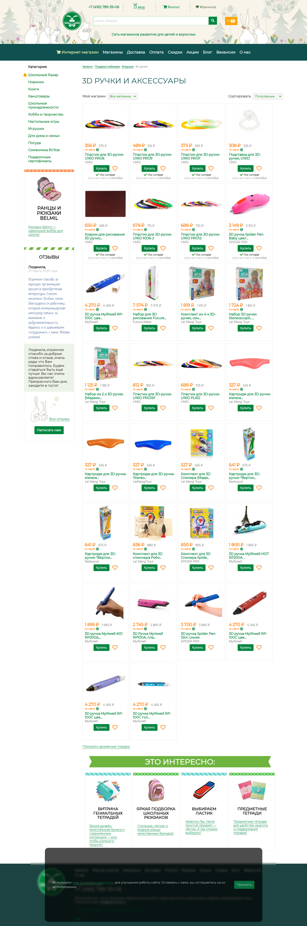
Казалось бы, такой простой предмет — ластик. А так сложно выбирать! (201, 827)
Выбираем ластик (204, 811)
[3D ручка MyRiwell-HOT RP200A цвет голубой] (249, 523)
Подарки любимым (107, 66)
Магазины (113, 52)
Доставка (136, 52)
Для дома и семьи (44, 136)
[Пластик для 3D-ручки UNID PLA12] (201, 363)
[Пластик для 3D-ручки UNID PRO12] (201, 204)
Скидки (175, 52)
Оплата (156, 52)
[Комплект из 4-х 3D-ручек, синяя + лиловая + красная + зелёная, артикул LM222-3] (201, 284)
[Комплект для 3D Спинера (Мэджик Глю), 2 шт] (201, 443)
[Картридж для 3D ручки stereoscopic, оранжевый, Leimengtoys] (105, 443)
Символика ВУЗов (44, 150)
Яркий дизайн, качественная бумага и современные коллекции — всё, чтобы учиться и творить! (107, 835)
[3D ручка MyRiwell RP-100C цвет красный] (249, 603)
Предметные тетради (252, 811)
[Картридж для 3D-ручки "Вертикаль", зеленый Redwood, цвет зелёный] (249, 443)
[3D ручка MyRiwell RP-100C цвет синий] (105, 284)
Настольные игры (43, 122)
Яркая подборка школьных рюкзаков (156, 813)
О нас (245, 52)
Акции (192, 52)
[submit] (213, 21)
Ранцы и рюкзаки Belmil (49, 213)
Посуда (34, 143)
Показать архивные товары (106, 747)
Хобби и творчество (45, 114)
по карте (90, 149)
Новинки (36, 82)
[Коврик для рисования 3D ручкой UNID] (105, 204)
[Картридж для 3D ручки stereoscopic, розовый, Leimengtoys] (249, 363)
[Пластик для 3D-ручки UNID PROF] (201, 124)
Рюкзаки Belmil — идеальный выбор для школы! (45, 230)
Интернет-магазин (80, 52)
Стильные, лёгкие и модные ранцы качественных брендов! (155, 829)
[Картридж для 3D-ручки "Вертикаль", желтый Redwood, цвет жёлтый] (105, 523)
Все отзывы (59, 419)
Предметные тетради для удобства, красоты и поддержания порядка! (250, 827)
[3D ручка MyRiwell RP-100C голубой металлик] (153, 683)
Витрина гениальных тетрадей (108, 813)
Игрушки (36, 129)
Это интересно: (180, 761)
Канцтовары (39, 96)
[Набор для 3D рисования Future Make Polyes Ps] (153, 284)
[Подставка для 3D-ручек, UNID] (249, 124)
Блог (207, 52)
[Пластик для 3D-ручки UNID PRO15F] (153, 363)
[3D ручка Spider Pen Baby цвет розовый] (249, 204)
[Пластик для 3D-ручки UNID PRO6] (105, 124)
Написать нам (49, 430)
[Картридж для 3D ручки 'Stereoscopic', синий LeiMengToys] (153, 443)
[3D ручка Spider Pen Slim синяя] (201, 603)
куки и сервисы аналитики (93, 882)
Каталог (173, 7)
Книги (33, 89)
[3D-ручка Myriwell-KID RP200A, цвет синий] (105, 603)
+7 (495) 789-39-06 (104, 7)
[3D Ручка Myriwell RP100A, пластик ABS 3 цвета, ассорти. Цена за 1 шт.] (153, 603)
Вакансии (225, 52)
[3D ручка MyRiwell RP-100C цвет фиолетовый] (105, 683)
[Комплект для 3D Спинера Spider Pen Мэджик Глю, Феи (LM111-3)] (201, 523)
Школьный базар (43, 75)
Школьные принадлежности (43, 105)
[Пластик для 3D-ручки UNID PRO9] (153, 124)
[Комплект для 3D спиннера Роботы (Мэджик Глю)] (153, 523)
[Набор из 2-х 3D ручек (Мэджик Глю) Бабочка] (105, 363)
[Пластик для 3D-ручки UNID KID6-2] (153, 204)
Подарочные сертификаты (40, 159)
